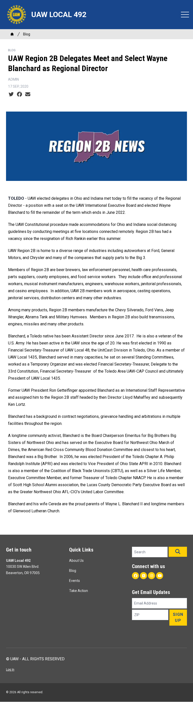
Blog (26, 34)
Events (74, 581)
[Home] (12, 34)
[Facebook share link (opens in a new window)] (19, 94)
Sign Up (178, 617)
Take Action (78, 591)
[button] (178, 552)
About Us (76, 561)
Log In (10, 669)
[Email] (28, 94)
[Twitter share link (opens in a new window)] (11, 94)
